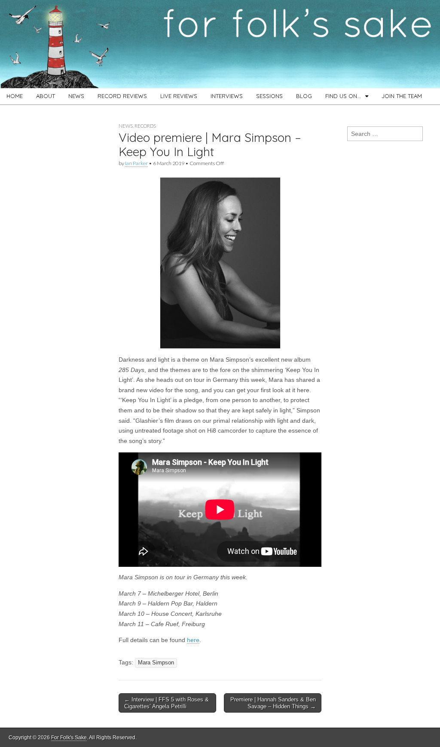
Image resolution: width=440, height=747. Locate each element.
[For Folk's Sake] (220, 44)
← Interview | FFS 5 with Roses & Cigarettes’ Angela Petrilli (166, 703)
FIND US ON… (343, 95)
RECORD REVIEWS (122, 95)
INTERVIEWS (227, 95)
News (126, 126)
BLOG (304, 95)
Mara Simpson (156, 663)
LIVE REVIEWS (178, 95)
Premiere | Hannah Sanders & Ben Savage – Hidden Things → (273, 703)
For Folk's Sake (69, 738)
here (193, 639)
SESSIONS (269, 95)
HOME (14, 95)
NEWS (76, 95)
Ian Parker (136, 163)
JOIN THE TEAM (402, 95)
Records (145, 126)
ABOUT (45, 95)
